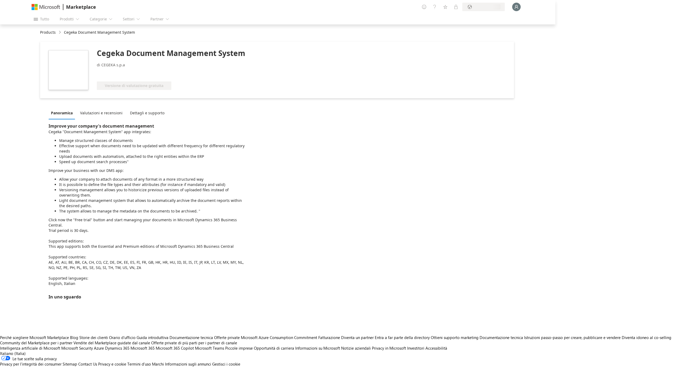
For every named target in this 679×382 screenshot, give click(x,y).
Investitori (415, 348)
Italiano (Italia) (13, 353)
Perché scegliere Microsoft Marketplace (34, 337)
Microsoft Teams (209, 348)
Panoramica (62, 112)
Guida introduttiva (152, 337)
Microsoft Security (77, 348)
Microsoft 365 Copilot (175, 348)
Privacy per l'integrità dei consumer (31, 364)
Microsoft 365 (142, 348)
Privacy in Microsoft (389, 348)
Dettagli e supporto (147, 112)
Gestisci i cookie (226, 364)
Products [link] (48, 32)
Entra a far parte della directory (402, 337)
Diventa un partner (357, 337)
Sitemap (70, 364)
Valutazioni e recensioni (101, 112)
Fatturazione (329, 337)
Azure (99, 348)
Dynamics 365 (117, 348)
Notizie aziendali (356, 348)
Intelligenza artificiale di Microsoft (30, 348)
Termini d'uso (139, 364)
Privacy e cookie (112, 364)
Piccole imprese (239, 348)
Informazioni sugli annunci (188, 364)
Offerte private (227, 337)
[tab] (63, 113)
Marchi (158, 364)
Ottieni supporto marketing (454, 337)
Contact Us (87, 364)
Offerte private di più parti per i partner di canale (194, 342)
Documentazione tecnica (191, 337)
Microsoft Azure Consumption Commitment (279, 337)
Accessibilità (436, 348)
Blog (74, 337)
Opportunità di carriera (274, 348)
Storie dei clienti (93, 337)
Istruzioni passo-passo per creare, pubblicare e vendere (572, 337)
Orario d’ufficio (122, 337)
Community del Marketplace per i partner (36, 342)
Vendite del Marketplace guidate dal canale (111, 342)
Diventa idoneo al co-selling (646, 337)
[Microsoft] (46, 7)
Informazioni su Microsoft (317, 348)
